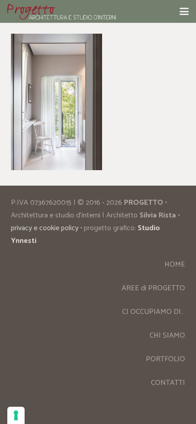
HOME (175, 264)
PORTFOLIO (165, 359)
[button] (184, 11)
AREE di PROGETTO (153, 288)
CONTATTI (168, 383)
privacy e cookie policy (44, 228)
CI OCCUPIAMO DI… (153, 312)
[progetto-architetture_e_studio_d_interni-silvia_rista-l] (61, 12)
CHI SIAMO (167, 335)
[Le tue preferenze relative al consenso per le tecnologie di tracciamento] (16, 415)
